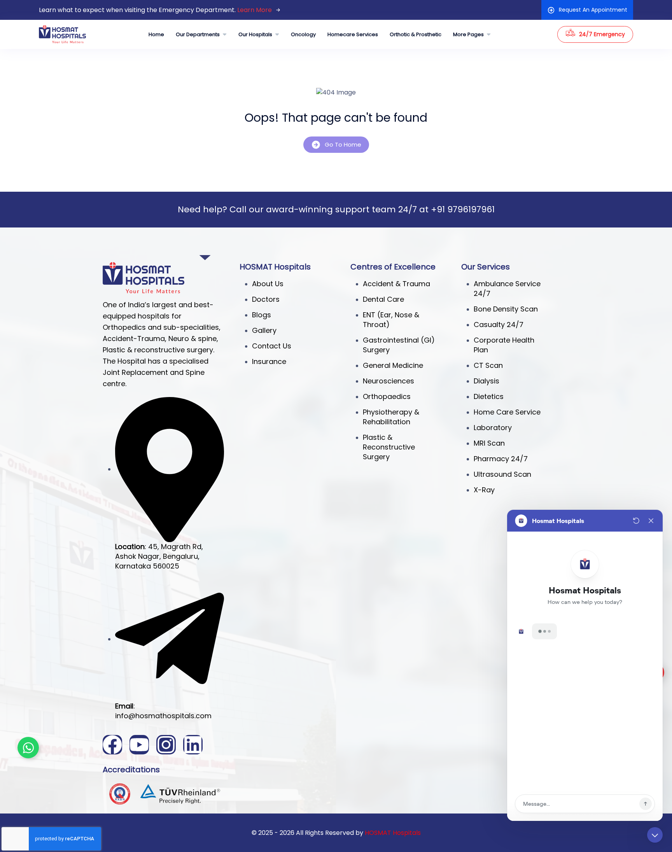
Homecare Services (352, 34)
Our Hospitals (255, 34)
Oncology (303, 34)
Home (156, 34)
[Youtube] (139, 744)
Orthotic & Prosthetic (415, 34)
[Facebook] (112, 744)
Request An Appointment (593, 10)
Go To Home (343, 144)
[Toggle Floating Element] (28, 747)
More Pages (468, 34)
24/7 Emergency (602, 34)
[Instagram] (166, 744)
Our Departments (198, 34)
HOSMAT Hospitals (393, 832)
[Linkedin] (193, 744)
